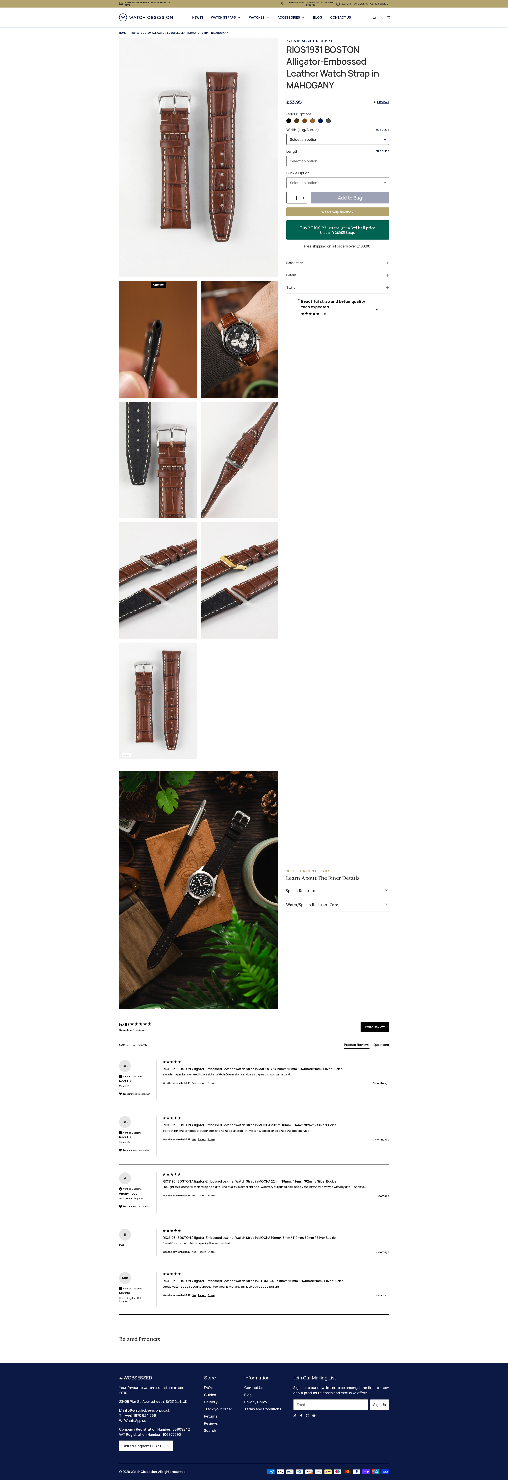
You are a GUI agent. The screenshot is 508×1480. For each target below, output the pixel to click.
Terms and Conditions (262, 1409)
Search (210, 1430)
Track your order (218, 1409)
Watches (257, 17)
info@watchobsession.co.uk (146, 1410)
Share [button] (211, 1083)
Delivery (210, 1401)
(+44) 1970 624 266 (139, 1415)
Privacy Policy (255, 1401)
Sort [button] (122, 1045)
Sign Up (379, 1404)
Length (337, 151)
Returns (210, 1416)
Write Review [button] (375, 1027)
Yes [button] (194, 1083)
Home (122, 33)
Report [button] (202, 1083)
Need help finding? (337, 212)
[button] (288, 120)
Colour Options (299, 114)
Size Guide (382, 129)
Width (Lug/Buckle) (337, 129)
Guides (210, 1394)
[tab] (356, 1046)
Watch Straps (223, 17)
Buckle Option (298, 173)
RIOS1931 (324, 40)
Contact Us (340, 17)
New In (197, 17)
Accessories (289, 17)
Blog (317, 17)
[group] (140, 1024)
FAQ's (208, 1387)
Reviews (211, 1423)
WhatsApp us (135, 1420)
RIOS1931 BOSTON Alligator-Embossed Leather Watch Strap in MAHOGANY (179, 33)
